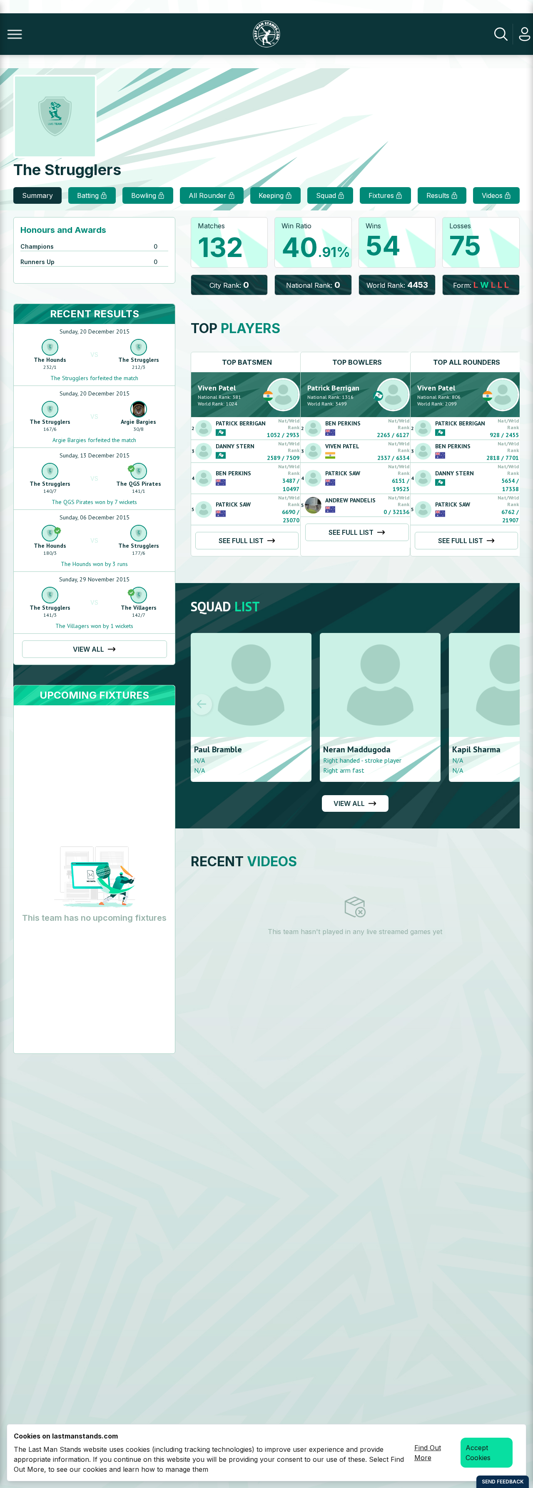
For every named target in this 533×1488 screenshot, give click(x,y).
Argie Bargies (138, 421)
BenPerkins (233, 473)
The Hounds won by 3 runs (94, 564)
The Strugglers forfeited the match (94, 378)
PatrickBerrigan (241, 423)
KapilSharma (347, 749)
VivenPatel (217, 388)
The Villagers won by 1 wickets (94, 626)
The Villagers (139, 607)
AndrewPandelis (350, 500)
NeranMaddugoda (228, 749)
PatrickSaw (233, 504)
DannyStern (235, 446)
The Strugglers (138, 359)
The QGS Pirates (138, 483)
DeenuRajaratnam (486, 749)
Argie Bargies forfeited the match (94, 440)
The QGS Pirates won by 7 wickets (94, 502)
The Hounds (50, 359)
